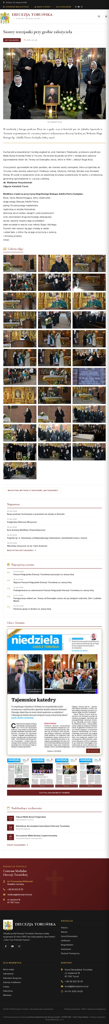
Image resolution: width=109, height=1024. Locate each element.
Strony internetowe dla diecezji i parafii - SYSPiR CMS (50, 1017)
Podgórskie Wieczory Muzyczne (22, 520)
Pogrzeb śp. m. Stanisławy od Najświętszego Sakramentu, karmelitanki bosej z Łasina (47, 536)
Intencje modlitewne (12, 982)
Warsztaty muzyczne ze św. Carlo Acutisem (27, 544)
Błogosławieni (67, 945)
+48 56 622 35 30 (15, 889)
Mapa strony (44, 7)
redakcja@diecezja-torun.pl (19, 894)
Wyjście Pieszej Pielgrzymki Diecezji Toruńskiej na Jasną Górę (42, 581)
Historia (64, 928)
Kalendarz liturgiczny (12, 978)
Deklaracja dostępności (96, 1009)
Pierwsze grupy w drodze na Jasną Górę (32, 607)
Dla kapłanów (63, 7)
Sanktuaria (65, 940)
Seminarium (66, 949)
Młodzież (7, 995)
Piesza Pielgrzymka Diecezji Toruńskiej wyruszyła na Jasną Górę (43, 573)
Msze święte (8, 969)
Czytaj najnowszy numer (54, 793)
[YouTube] (79, 6)
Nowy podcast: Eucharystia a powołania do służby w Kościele (36, 512)
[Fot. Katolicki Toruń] (54, 83)
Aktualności (12, 40)
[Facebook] (75, 6)
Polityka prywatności (72, 1009)
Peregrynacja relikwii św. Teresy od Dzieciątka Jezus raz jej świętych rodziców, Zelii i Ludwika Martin (57, 598)
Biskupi (64, 932)
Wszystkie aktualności (20, 550)
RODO (83, 1009)
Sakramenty (8, 974)
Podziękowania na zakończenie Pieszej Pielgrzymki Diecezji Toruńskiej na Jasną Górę (53, 589)
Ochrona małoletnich (17, 7)
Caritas (6, 987)
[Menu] (106, 16)
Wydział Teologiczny (70, 953)
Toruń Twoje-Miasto (80, 1017)
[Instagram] (81, 6)
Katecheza (8, 991)
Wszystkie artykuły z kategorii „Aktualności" (33, 490)
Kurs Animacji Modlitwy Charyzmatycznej (26, 528)
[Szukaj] (99, 16)
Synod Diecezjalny (69, 936)
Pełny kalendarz (16, 845)
